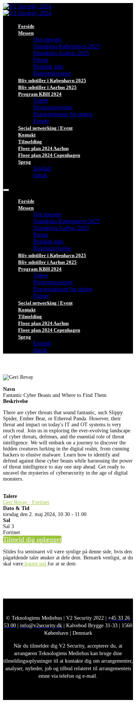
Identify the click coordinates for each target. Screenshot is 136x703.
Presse (40, 60)
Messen (26, 33)
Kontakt (27, 135)
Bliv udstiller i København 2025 (52, 80)
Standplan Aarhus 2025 (61, 53)
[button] (32, 539)
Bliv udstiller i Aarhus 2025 (47, 87)
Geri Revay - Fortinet (26, 502)
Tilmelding (30, 141)
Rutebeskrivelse (52, 73)
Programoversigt (53, 107)
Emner (41, 121)
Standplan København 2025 (66, 46)
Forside (26, 26)
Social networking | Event (45, 128)
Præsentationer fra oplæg (63, 114)
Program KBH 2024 (40, 94)
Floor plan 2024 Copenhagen (49, 155)
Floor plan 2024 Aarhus (43, 148)
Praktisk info (48, 66)
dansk (40, 175)
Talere (40, 100)
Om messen (47, 39)
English (42, 168)
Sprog (24, 162)
